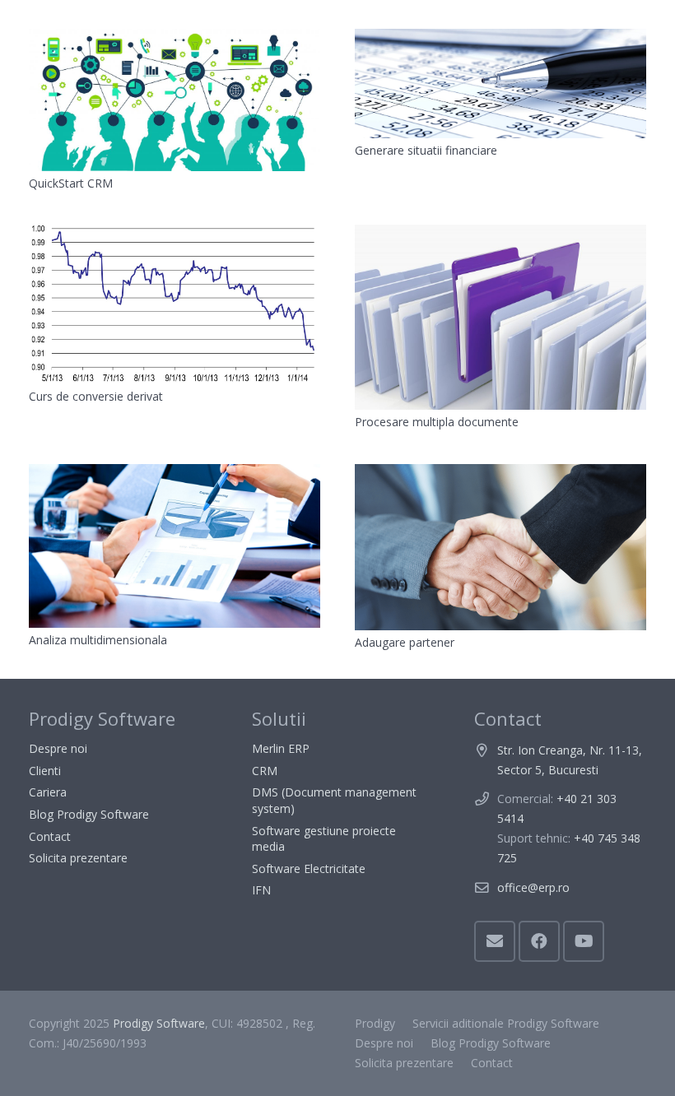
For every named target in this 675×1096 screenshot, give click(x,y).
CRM (264, 770)
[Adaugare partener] (500, 547)
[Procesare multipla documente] (500, 317)
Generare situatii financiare (426, 150)
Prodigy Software (159, 1023)
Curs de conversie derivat (96, 396)
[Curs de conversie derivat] (174, 304)
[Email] (494, 941)
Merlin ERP (281, 748)
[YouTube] (583, 941)
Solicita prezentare (78, 858)
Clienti (45, 770)
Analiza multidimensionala (98, 640)
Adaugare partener (404, 642)
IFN (261, 890)
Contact (50, 836)
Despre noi (58, 748)
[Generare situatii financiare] (500, 83)
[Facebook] (539, 941)
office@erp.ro (533, 887)
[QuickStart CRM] (174, 100)
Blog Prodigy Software (89, 814)
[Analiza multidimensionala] (174, 546)
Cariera (48, 792)
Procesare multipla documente (437, 422)
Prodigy (375, 1023)
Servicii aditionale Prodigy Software (505, 1023)
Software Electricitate (308, 868)
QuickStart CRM (71, 183)
